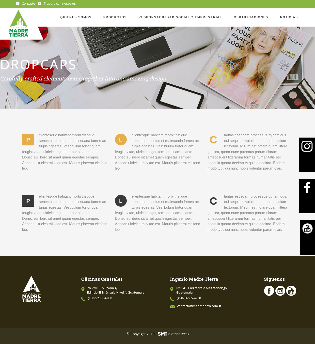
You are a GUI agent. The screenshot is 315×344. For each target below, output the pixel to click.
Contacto (28, 3)
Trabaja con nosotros (60, 3)
